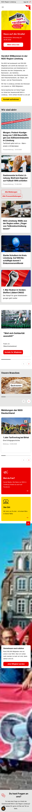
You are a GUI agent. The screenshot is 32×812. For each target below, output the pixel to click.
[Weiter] (29, 401)
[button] (3, 808)
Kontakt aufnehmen (11, 99)
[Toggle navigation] (2, 7)
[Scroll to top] (28, 523)
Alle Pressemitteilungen (11, 196)
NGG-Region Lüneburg (8, 2)
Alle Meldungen (11, 192)
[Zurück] (24, 401)
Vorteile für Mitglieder (13, 352)
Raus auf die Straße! (14, 34)
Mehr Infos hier (13, 45)
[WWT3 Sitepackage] (27, 7)
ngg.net (25, 2)
